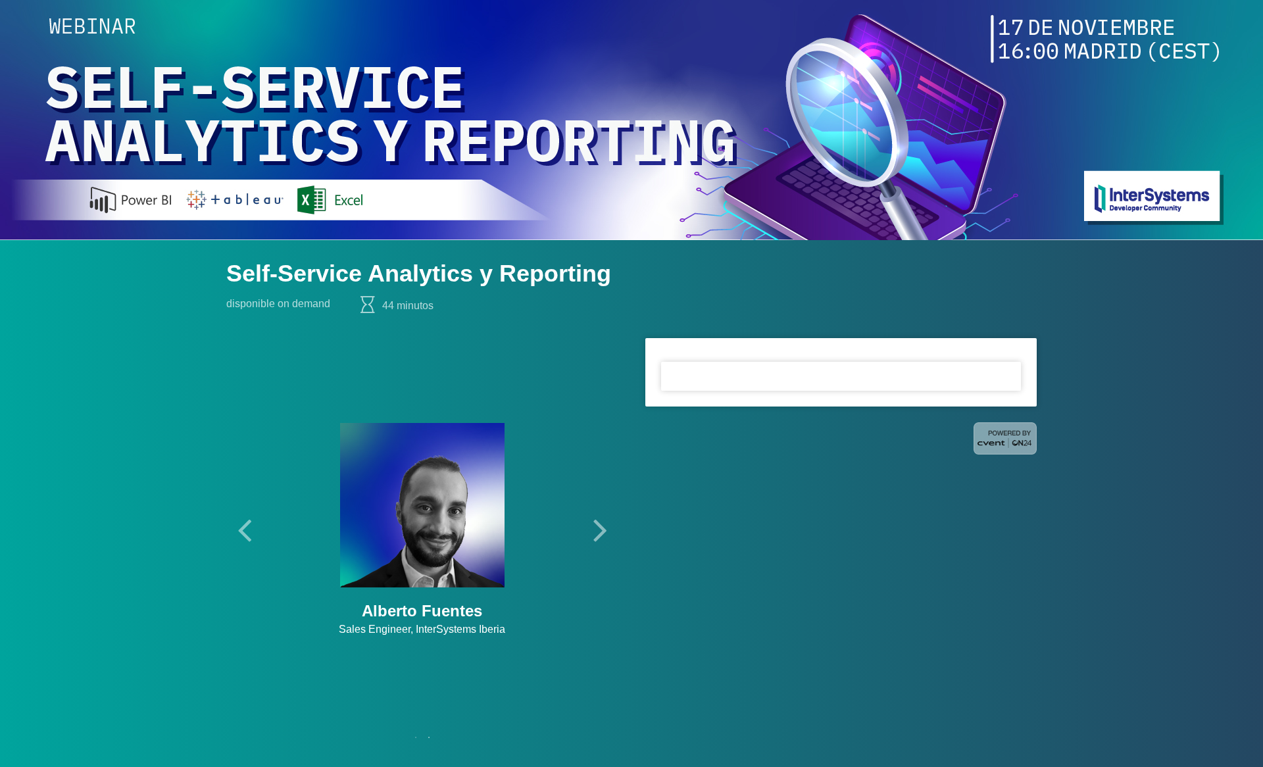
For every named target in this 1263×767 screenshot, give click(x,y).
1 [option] (415, 737)
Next (600, 529)
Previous (244, 529)
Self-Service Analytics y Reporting (418, 273)
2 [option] (428, 737)
